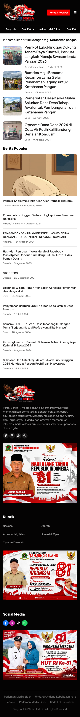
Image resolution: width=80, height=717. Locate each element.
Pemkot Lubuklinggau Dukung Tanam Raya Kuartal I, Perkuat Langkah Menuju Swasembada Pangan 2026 (50, 54)
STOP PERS (10, 273)
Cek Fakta (28, 29)
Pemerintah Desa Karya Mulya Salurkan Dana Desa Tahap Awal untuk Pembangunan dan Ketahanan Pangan (50, 105)
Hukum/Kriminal (11, 223)
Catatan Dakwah (12, 205)
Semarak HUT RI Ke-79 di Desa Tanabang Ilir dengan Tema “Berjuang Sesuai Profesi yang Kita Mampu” (36, 325)
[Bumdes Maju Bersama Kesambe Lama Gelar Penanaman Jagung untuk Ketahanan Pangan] (12, 89)
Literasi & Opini (50, 534)
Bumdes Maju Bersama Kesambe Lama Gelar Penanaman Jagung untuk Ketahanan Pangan (46, 79)
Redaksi (10, 702)
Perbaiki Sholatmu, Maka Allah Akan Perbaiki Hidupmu (38, 200)
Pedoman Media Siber (17, 697)
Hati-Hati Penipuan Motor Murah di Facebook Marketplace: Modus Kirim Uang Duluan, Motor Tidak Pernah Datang (37, 255)
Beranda (11, 29)
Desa (27, 92)
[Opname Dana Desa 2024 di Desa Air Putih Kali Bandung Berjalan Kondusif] (12, 139)
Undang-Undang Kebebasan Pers (55, 697)
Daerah (7, 263)
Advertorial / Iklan (50, 29)
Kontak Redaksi (59, 12)
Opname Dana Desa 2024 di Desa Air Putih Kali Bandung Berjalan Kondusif (48, 129)
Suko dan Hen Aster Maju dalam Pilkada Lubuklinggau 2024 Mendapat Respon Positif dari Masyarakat (38, 361)
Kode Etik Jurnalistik (62, 702)
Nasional (7, 241)
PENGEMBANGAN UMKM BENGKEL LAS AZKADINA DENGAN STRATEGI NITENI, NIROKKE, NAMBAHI (36, 235)
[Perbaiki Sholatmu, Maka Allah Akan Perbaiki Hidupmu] (40, 195)
